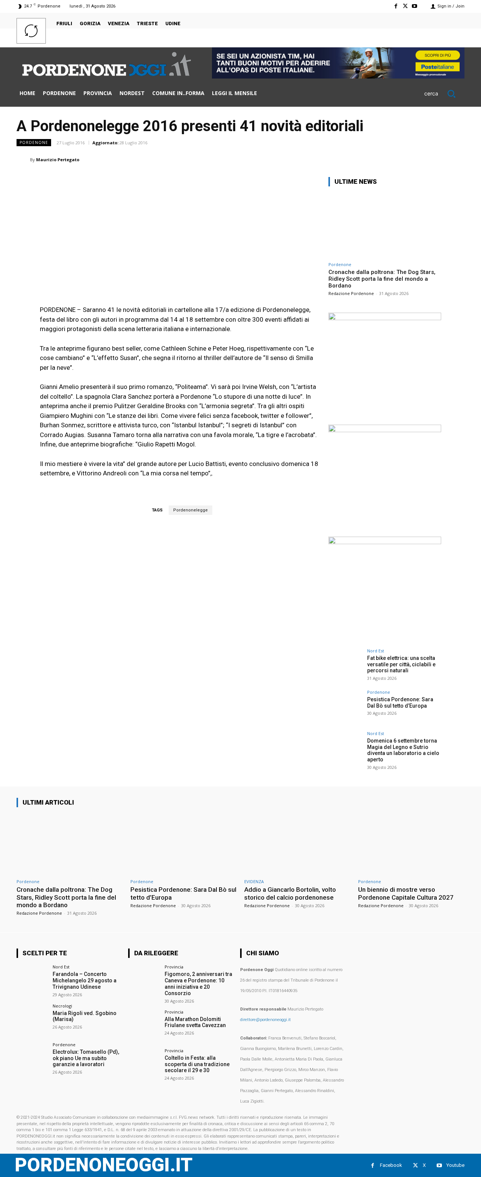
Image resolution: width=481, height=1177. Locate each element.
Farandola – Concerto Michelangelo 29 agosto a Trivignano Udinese (84, 980)
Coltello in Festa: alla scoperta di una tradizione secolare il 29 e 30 (197, 1064)
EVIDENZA (254, 881)
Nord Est (375, 651)
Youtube (455, 1165)
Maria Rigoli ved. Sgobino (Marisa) (84, 1016)
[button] (444, 93)
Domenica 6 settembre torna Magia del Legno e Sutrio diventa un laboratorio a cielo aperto (403, 750)
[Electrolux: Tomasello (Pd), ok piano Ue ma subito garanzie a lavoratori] (32, 1058)
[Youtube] (414, 6)
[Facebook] (395, 6)
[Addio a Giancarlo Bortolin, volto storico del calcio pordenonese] (297, 844)
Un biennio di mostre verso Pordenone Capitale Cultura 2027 (406, 893)
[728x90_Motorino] (338, 76)
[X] (405, 6)
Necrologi (62, 1006)
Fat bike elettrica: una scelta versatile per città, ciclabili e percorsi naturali (401, 664)
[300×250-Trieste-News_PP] (384, 318)
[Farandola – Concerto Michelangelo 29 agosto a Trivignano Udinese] (32, 980)
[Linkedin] (387, 159)
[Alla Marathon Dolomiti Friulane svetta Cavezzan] (143, 1025)
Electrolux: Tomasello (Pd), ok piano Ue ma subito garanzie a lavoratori (86, 1058)
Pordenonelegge (190, 510)
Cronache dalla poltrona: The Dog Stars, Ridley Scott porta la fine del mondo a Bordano (382, 279)
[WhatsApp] (369, 159)
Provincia (174, 967)
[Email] (404, 159)
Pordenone (34, 142)
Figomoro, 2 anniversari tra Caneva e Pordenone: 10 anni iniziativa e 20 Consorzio (198, 983)
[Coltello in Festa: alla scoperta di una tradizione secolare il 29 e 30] (143, 1064)
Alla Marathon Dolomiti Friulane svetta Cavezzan (195, 1022)
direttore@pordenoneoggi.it (265, 1019)
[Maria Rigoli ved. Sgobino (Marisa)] (32, 1019)
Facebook (391, 1165)
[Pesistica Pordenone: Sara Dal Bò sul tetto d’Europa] (345, 707)
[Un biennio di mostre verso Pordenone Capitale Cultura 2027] (411, 844)
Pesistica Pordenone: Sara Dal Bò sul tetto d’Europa (400, 702)
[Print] (421, 159)
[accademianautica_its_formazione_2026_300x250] (384, 542)
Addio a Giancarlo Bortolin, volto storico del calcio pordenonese (290, 893)
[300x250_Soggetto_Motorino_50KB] (384, 430)
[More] (456, 159)
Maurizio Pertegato (57, 159)
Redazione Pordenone (351, 293)
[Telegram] (438, 159)
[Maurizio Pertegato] (23, 159)
